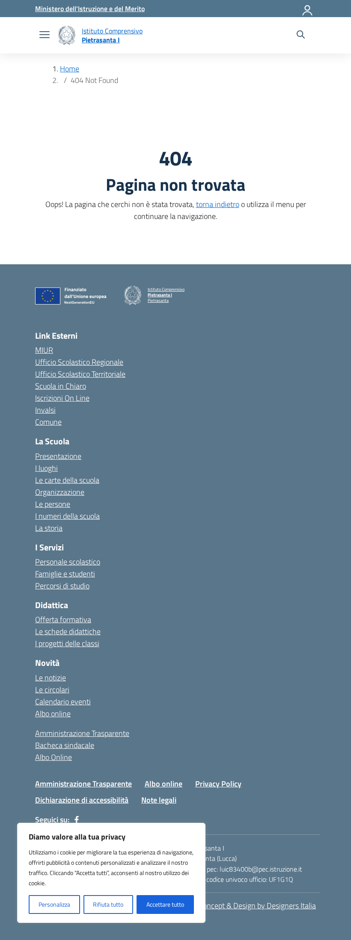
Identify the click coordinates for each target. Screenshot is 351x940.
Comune (48, 422)
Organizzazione (59, 492)
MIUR (44, 350)
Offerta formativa (63, 619)
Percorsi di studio (62, 585)
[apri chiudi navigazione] (44, 35)
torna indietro (217, 204)
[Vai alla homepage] (66, 35)
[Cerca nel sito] (300, 35)
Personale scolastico (67, 562)
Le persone (52, 504)
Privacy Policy (218, 783)
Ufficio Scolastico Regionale (79, 362)
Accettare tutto (165, 904)
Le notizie (50, 677)
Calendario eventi (63, 701)
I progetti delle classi (67, 643)
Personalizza (54, 904)
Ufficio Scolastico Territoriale (80, 374)
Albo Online (53, 757)
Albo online (53, 713)
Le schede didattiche (68, 631)
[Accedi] (308, 8)
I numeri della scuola (67, 516)
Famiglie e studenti (65, 573)
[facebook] (76, 820)
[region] (111, 873)
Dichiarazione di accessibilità (81, 800)
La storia (48, 528)
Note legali (158, 800)
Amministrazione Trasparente (82, 733)
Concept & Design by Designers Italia (257, 905)
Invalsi (45, 410)
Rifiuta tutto (108, 904)
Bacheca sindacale (64, 745)
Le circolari (52, 689)
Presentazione (58, 456)
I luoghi (46, 468)
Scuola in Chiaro (60, 386)
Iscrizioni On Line (62, 398)
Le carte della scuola (67, 480)
